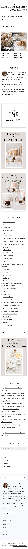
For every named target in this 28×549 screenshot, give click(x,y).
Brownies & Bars (9, 230)
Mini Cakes (7, 250)
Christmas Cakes (9, 285)
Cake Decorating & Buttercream (14, 238)
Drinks (5, 272)
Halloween (6, 294)
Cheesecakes (7, 258)
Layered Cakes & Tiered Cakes (13, 244)
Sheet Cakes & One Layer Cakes (14, 253)
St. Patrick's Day (8, 297)
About (4, 524)
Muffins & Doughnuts (10, 311)
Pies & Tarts (7, 317)
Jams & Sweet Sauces (10, 308)
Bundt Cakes (7, 236)
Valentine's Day (8, 300)
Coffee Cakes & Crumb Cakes (13, 241)
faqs (4, 457)
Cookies (5, 261)
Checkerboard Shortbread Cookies (14, 430)
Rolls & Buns (7, 319)
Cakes (5, 233)
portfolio (6, 463)
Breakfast (6, 227)
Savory (5, 322)
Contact (5, 534)
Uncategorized (8, 325)
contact (5, 469)
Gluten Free (7, 275)
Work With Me (7, 531)
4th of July (6, 280)
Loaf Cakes (6, 247)
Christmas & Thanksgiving (12, 283)
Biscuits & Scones (9, 222)
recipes (5, 460)
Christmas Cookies (9, 288)
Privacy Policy (7, 520)
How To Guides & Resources (12, 302)
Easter (5, 291)
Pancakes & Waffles (10, 314)
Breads (5, 225)
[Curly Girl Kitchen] (14, 12)
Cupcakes (6, 269)
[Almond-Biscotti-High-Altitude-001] (7, 51)
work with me (7, 466)
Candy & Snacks (8, 255)
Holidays (6, 278)
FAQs (4, 527)
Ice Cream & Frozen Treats (12, 305)
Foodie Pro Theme (20, 546)
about (5, 455)
